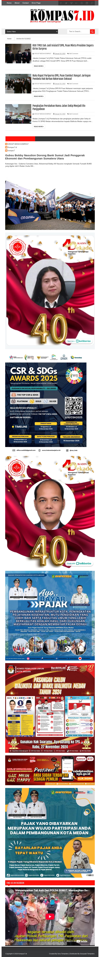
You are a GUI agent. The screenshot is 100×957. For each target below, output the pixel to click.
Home (9, 3)
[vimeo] (71, 3)
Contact (26, 3)
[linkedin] (87, 3)
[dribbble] (81, 3)
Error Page (36, 3)
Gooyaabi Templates (87, 954)
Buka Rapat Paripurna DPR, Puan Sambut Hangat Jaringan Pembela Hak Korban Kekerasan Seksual (62, 77)
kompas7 (11, 151)
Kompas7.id (12, 147)
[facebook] (61, 3)
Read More (38, 66)
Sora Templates (62, 954)
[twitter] (66, 3)
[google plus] (92, 3)
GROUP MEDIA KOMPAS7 (18, 144)
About (17, 3)
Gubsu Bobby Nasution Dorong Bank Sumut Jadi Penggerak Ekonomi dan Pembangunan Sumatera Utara (45, 157)
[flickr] (76, 3)
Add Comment (73, 53)
